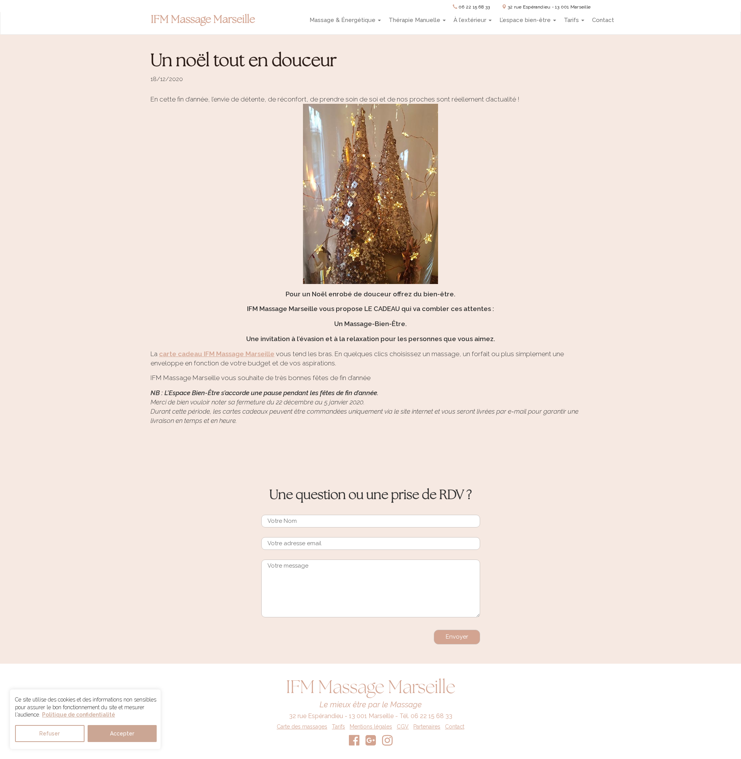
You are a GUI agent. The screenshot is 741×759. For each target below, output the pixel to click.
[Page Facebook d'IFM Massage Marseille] (354, 742)
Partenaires (426, 727)
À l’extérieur (470, 20)
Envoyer (457, 636)
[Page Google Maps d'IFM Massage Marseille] (370, 742)
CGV (403, 727)
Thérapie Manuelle (415, 20)
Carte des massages (302, 727)
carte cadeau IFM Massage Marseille (216, 354)
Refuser (49, 733)
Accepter (122, 733)
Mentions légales (371, 727)
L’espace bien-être (525, 20)
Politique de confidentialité (78, 715)
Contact (603, 20)
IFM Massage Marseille (203, 20)
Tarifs (572, 20)
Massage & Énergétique (343, 20)
